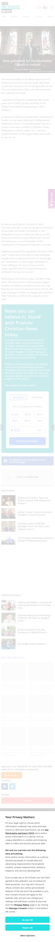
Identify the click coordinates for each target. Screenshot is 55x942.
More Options (27, 935)
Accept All (27, 919)
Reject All (27, 927)
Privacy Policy (21, 904)
